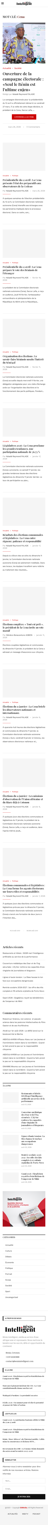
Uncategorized (11, 1297)
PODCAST (36, 1514)
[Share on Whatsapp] (26, 131)
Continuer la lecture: (24, 117)
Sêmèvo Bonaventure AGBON (19, 635)
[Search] (45, 3)
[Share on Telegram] (29, 131)
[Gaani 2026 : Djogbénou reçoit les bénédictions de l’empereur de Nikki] (11, 1178)
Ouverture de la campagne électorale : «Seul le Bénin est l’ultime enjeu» (23, 81)
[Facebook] (17, 1521)
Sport (7, 1291)
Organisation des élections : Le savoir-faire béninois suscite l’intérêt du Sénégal (23, 359)
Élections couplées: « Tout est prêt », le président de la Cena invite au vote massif (23, 627)
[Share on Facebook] (18, 131)
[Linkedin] (28, 1521)
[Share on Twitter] (20, 131)
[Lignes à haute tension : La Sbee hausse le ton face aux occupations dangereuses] (11, 1140)
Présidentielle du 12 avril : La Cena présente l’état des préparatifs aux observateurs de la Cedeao (22, 183)
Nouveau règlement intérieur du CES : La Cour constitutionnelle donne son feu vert (22, 1387)
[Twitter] (20, 1521)
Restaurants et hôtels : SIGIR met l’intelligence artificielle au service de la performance (33, 1097)
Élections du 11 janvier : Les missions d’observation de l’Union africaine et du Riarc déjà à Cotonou (23, 799)
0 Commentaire (33, 127)
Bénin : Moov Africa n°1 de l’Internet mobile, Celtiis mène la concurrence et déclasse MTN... (23, 1440)
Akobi (5, 1031)
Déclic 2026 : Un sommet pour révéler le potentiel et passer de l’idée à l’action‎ (23, 1403)
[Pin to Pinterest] (23, 131)
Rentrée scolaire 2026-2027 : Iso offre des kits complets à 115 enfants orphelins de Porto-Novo (32, 1159)
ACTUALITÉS (13, 1514)
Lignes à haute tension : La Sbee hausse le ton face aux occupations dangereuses (33, 1140)
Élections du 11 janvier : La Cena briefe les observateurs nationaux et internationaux (24, 710)
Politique (9, 1268)
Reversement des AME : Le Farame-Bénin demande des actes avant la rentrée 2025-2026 (23, 1450)
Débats (8, 1256)
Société (8, 1285)
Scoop (8, 1280)
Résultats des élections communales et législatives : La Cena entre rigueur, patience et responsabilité (23, 538)
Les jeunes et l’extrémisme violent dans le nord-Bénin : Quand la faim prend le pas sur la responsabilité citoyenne (24, 1057)
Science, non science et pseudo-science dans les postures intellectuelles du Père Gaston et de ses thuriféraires (24, 1022)
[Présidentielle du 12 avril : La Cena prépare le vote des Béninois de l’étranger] (24, 243)
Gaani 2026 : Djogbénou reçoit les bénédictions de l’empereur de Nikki (32, 1176)
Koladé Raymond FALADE (24, 94)
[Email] (31, 1521)
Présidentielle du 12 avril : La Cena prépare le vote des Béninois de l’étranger (22, 270)
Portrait (8, 1274)
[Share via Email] (32, 131)
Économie (9, 1262)
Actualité (9, 1245)
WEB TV (25, 1514)
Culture (8, 1251)
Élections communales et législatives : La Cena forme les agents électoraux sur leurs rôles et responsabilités (24, 888)
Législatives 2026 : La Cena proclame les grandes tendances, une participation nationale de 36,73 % (23, 449)
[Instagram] (24, 1521)
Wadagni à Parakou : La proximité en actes (20, 1395)
